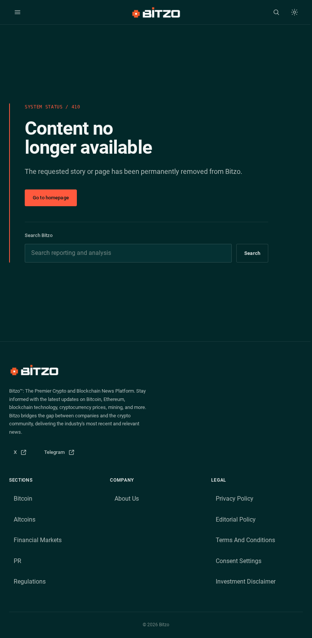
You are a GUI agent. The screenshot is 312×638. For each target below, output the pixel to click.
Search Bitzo (39, 235)
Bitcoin (23, 498)
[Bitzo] (156, 12)
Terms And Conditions (245, 540)
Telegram (62, 454)
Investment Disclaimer (245, 581)
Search (252, 253)
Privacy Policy (234, 498)
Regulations (30, 581)
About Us (127, 498)
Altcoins (24, 519)
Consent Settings (238, 561)
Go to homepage (51, 197)
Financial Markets (38, 540)
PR (17, 561)
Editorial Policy (236, 519)
